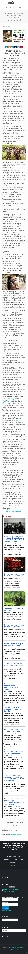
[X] (15, 47)
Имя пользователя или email (13, 897)
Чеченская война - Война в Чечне (17, 948)
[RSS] (13, 951)
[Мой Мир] (12, 47)
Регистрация (6, 911)
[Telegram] (18, 47)
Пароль (5, 902)
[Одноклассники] (9, 47)
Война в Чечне (14, 3)
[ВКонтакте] (6, 47)
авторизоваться (16, 835)
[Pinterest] (21, 47)
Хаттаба (19, 420)
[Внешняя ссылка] (11, 826)
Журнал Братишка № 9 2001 (16, 511)
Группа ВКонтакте (15, 7)
